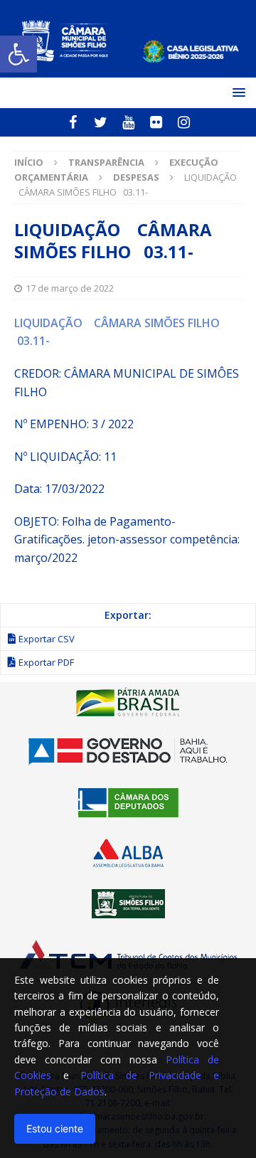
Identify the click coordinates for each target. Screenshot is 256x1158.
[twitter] (100, 122)
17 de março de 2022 (70, 288)
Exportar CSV (46, 638)
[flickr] (156, 122)
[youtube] (128, 122)
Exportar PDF (46, 662)
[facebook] (72, 122)
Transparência (106, 162)
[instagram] (183, 122)
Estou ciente (54, 1128)
